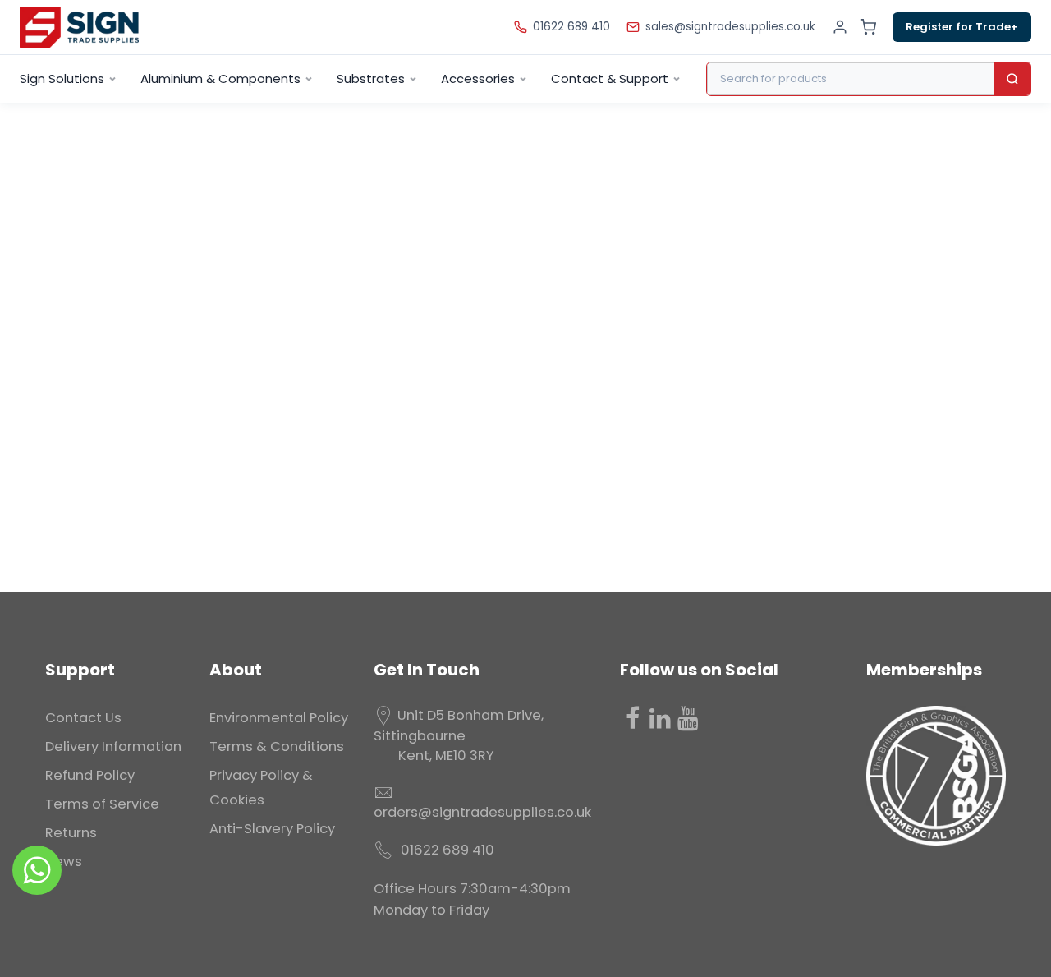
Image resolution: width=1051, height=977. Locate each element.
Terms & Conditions (276, 746)
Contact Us (83, 717)
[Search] (1012, 78)
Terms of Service (102, 804)
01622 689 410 (571, 27)
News (63, 861)
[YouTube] (688, 718)
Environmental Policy (278, 717)
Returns (71, 832)
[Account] (840, 27)
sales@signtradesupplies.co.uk (730, 27)
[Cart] (868, 27)
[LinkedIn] (660, 718)
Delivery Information (113, 746)
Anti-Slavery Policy (272, 828)
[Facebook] (632, 718)
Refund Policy (90, 775)
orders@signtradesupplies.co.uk (482, 812)
